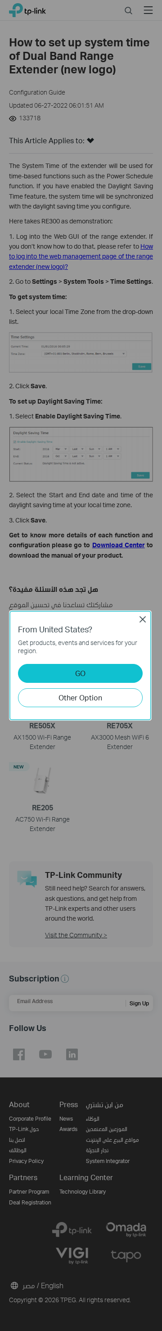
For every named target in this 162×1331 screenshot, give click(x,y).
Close (142, 619)
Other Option (80, 697)
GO (80, 673)
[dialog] (81, 665)
